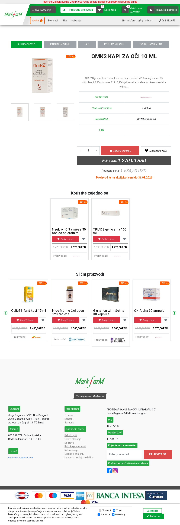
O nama (69, 415)
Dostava (69, 442)
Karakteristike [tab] (60, 44)
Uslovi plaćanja (73, 439)
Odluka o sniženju (74, 453)
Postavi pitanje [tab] (114, 44)
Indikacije (76, 20)
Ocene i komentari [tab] (151, 44)
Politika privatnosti (75, 446)
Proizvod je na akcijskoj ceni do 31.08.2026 (124, 177)
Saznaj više (152, 511)
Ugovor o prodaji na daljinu (79, 457)
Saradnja (70, 422)
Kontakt (69, 418)
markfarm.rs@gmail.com (20, 457)
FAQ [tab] (87, 44)
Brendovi (53, 20)
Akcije (35, 20)
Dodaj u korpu (67, 239)
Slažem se (154, 516)
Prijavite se (157, 454)
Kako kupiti (71, 435)
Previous (13, 77)
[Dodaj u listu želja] (83, 239)
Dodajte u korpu (121, 151)
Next (174, 313)
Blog (65, 20)
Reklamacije (71, 450)
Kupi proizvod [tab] (26, 44)
